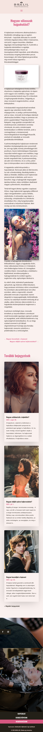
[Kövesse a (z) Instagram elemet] (8, 631)
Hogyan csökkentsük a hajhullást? (17, 417)
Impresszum (11, 727)
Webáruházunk (21, 721)
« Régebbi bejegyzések (12, 606)
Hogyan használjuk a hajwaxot (16, 577)
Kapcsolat (21, 713)
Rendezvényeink (21, 717)
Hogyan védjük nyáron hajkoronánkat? (19, 501)
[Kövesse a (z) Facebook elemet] (2, 631)
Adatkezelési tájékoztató (21, 727)
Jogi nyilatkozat (31, 727)
